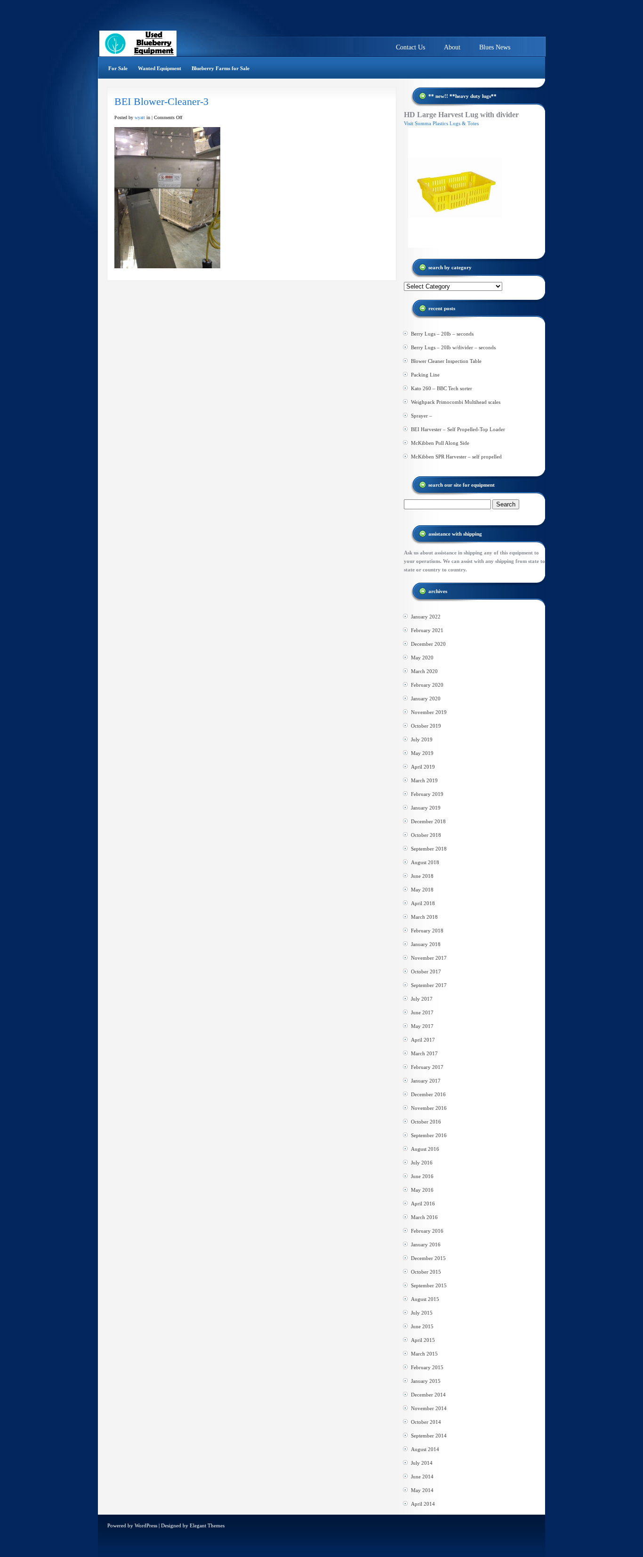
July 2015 (422, 1313)
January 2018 (426, 944)
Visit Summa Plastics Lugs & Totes (441, 123)
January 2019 (426, 808)
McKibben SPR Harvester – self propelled (456, 456)
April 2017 (423, 1040)
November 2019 (429, 712)
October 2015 (426, 1272)
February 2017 (427, 1067)
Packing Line (425, 374)
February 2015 (427, 1367)
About (452, 47)
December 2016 (428, 1094)
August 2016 (425, 1149)
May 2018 (422, 889)
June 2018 (422, 876)
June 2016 (422, 1176)
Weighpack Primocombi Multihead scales (455, 402)
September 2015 (429, 1285)
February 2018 (427, 930)
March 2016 (424, 1217)
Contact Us (410, 47)
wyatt (140, 117)
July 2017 (422, 999)
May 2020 (422, 657)
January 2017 (426, 1080)
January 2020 (426, 698)
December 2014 (428, 1394)
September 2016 (429, 1135)
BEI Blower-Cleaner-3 (161, 101)
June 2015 (422, 1326)
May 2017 (422, 1026)
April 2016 (423, 1203)
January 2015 (426, 1381)
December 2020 (428, 644)
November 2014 (429, 1408)
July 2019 (422, 739)
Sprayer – (421, 415)
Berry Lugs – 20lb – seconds (442, 334)
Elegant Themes (207, 1525)
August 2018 (425, 862)
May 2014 (422, 1490)
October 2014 (426, 1422)
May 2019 (422, 753)
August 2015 (425, 1299)
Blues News (494, 47)
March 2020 (424, 671)
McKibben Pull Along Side (440, 443)
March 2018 (424, 917)
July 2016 (422, 1162)
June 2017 (422, 1012)
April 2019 (423, 767)
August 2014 (425, 1449)
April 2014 (423, 1504)
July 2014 (422, 1463)
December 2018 (428, 821)
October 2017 (426, 971)
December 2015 (428, 1258)
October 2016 (426, 1121)
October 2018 (426, 835)
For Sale (118, 68)
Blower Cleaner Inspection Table (446, 361)
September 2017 (429, 985)
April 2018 (423, 903)
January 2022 (426, 616)
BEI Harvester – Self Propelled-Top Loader (458, 429)
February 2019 (427, 794)
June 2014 (422, 1476)
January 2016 (426, 1244)
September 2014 (429, 1435)
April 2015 (423, 1340)
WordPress (146, 1525)
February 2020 (427, 685)
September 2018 (429, 848)
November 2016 (429, 1108)
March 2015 (424, 1353)
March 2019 (424, 780)
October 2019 (426, 726)
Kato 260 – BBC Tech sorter (441, 388)
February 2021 (427, 630)
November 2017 (429, 958)
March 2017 (424, 1053)
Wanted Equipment (159, 68)
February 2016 (427, 1231)
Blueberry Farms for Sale (220, 68)
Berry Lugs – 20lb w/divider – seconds (453, 347)
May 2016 (422, 1190)
